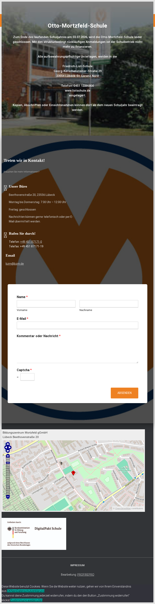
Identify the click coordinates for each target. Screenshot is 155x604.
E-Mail (22, 319)
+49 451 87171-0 (31, 241)
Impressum (77, 565)
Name (22, 297)
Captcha (24, 370)
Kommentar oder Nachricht (39, 336)
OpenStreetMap (123, 508)
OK (9, 591)
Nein (14, 591)
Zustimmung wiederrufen (26, 600)
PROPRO (85, 574)
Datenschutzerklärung (30, 591)
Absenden (124, 392)
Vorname (22, 310)
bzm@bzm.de (15, 263)
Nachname (86, 310)
